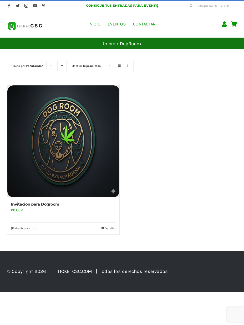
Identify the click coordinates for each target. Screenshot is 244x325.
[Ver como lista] (128, 66)
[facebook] (9, 6)
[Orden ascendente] (62, 66)
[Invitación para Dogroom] (63, 141)
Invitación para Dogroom (35, 204)
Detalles (110, 228)
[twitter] (18, 6)
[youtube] (35, 6)
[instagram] (26, 6)
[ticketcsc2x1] (24, 23)
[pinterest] (44, 6)
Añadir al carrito (25, 228)
